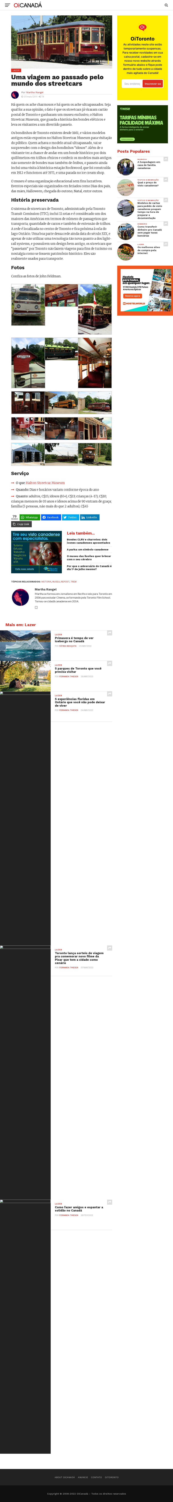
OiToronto (112, 1477)
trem (74, 581)
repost (65, 581)
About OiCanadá (65, 1477)
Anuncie (83, 1477)
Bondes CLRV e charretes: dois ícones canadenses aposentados (88, 541)
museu (56, 581)
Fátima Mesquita (67, 646)
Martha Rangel (34, 92)
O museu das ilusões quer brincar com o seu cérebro (89, 558)
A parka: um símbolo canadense (87, 549)
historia (46, 581)
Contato (96, 1477)
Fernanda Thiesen (68, 676)
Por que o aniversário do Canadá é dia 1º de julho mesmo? (89, 568)
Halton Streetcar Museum (45, 483)
